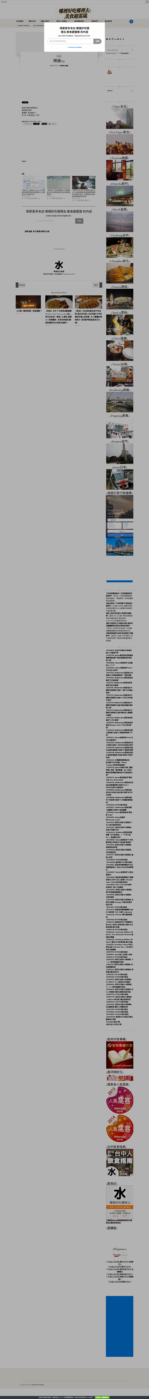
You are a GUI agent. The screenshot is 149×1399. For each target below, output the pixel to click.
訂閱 (97, 41)
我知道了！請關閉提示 (102, 1397)
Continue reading (74, 47)
